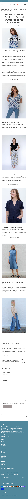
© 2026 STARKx (4, 495)
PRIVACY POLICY (4, 465)
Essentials (15, 360)
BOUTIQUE (3, 455)
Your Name (5, 374)
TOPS (2, 443)
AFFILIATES (3, 457)
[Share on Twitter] (22, 362)
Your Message (6, 387)
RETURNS (3, 464)
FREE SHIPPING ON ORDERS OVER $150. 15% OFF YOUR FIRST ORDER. (14, 1)
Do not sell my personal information (8, 468)
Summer (11, 361)
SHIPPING (3, 463)
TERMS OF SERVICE (5, 467)
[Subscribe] (22, 477)
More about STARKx (5, 436)
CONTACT (3, 452)
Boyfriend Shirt (14, 293)
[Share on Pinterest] (24, 362)
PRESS (2, 453)
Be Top (9, 184)
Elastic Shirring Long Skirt (9, 131)
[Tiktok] (6, 493)
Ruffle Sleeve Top (14, 79)
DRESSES (3, 444)
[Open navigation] (2, 4)
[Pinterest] (3, 493)
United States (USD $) (8, 483)
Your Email (5, 380)
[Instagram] (5, 493)
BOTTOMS (3, 441)
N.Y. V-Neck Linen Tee (20, 131)
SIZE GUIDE (3, 445)
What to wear (16, 361)
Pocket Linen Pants (17, 184)
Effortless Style (9, 360)
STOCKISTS (3, 456)
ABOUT (2, 451)
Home (2, 9)
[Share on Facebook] (25, 359)
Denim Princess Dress (14, 237)
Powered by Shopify (12, 495)
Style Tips (7, 361)
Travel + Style (7, 9)
